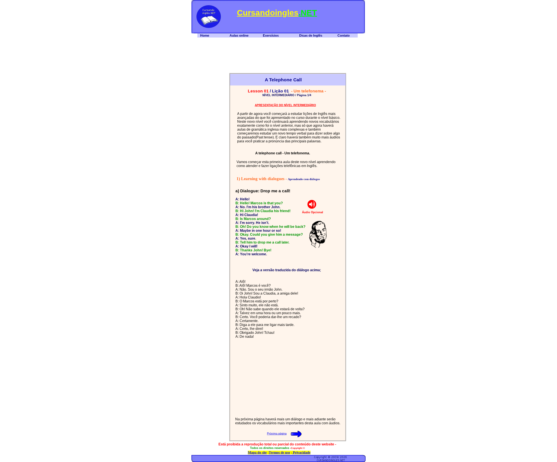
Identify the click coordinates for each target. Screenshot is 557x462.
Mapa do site (257, 452)
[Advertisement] (210, 138)
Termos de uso (279, 452)
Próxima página (277, 433)
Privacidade (301, 452)
